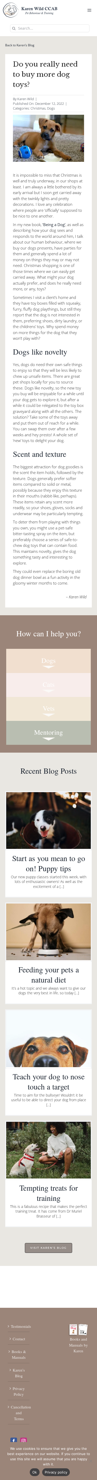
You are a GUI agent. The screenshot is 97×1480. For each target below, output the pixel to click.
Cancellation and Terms (19, 1412)
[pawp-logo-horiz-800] (30, 5)
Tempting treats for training (48, 1192)
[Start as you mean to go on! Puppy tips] (48, 820)
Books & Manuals (19, 1354)
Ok (34, 1472)
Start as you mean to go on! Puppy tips (48, 863)
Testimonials (19, 1326)
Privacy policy (56, 1472)
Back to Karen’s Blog (19, 45)
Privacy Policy (19, 1391)
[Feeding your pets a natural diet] (48, 932)
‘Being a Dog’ (53, 224)
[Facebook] (13, 1441)
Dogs (51, 108)
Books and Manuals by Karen (78, 1344)
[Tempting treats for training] (48, 1150)
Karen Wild (25, 99)
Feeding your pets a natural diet (48, 974)
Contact (19, 1338)
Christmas (38, 108)
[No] (90, 1461)
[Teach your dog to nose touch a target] (48, 1038)
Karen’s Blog (19, 1373)
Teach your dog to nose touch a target (49, 1081)
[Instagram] (23, 1441)
